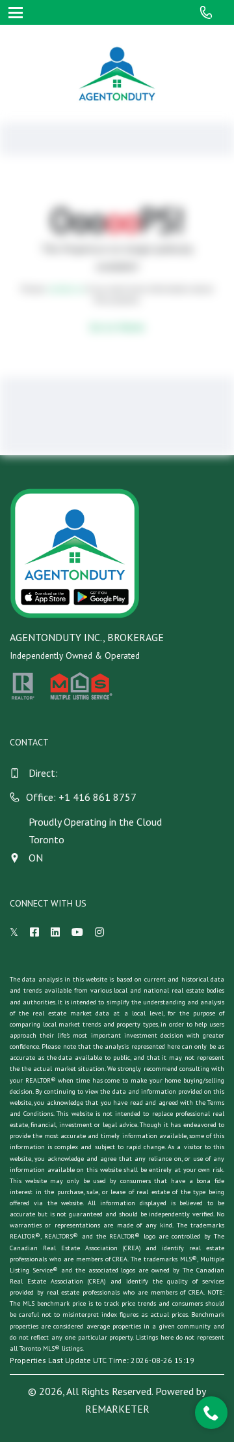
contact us (65, 288)
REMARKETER (117, 1408)
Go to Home (117, 326)
